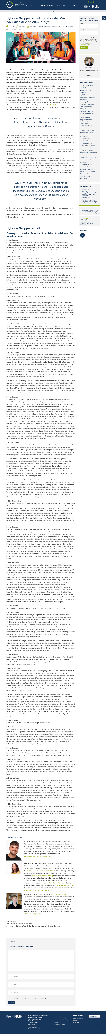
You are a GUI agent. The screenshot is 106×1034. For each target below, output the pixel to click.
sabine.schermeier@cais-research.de (37, 890)
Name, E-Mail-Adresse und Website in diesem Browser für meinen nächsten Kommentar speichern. (33, 998)
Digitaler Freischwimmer (64, 885)
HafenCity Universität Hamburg (42, 876)
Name (81, 23)
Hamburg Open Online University (53, 883)
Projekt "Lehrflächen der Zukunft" (61, 105)
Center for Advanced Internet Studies (40, 871)
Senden (11, 1002)
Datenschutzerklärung (85, 44)
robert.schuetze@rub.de (32, 914)
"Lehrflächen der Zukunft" (60, 894)
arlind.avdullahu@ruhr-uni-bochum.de (37, 856)
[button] (104, 18)
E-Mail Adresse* (83, 29)
